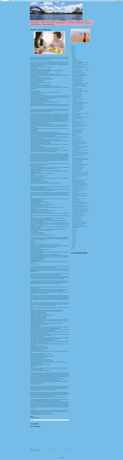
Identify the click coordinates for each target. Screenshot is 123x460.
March (73, 238)
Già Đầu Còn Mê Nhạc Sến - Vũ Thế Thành (78, 190)
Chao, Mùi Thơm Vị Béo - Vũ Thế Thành (78, 126)
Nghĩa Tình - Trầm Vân (75, 135)
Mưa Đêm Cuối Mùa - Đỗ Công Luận (77, 109)
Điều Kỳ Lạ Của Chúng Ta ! (76, 218)
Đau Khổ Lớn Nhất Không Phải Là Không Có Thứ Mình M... (80, 117)
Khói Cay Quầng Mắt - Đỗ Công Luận (77, 214)
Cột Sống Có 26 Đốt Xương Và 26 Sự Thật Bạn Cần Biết (80, 172)
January (74, 241)
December (74, 58)
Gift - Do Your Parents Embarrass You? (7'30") (78, 104)
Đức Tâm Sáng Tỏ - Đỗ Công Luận (77, 219)
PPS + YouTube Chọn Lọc (50, 22)
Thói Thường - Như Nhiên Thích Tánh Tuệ (78, 72)
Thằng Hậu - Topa (74, 134)
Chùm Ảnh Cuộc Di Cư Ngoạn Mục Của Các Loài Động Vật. (80, 70)
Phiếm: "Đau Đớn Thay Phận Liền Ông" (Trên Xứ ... (79, 223)
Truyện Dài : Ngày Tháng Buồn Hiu (48, 24)
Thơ (67, 22)
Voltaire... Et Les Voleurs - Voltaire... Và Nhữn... (79, 203)
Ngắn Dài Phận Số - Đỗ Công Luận (77, 176)
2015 (72, 245)
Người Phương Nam (38, 4)
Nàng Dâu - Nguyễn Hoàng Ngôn (76, 93)
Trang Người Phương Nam (35, 22)
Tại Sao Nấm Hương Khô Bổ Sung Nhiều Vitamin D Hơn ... (80, 159)
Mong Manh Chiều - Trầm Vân (76, 79)
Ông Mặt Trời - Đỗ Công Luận (76, 68)
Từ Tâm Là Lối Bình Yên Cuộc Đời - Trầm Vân (79, 121)
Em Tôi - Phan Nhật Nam (75, 139)
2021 (72, 53)
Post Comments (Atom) (37, 450)
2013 (72, 248)
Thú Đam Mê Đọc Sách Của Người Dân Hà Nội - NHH (79, 185)
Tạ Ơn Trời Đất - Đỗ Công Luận (76, 138)
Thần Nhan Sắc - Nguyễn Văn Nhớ (77, 224)
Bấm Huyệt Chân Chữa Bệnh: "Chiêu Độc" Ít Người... (79, 142)
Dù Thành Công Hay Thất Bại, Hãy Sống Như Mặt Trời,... (80, 75)
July (73, 233)
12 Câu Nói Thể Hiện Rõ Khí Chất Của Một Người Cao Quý (80, 206)
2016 (72, 244)
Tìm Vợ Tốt (74, 127)
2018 (72, 57)
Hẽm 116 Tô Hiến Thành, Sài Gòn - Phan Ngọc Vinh (79, 193)
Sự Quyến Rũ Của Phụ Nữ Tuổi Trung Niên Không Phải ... (80, 164)
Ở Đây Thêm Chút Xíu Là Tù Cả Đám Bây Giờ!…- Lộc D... (80, 143)
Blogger (63, 457)
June (73, 234)
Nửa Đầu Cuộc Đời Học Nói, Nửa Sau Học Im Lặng (79, 188)
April (73, 237)
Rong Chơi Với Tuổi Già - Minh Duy (77, 167)
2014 (72, 247)
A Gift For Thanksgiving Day (76, 110)
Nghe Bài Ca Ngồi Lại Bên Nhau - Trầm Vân (78, 106)
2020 (72, 54)
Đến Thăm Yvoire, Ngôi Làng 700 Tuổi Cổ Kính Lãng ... (80, 125)
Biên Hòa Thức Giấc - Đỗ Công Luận (77, 168)
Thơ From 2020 (72, 22)
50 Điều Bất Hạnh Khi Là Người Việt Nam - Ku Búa (79, 184)
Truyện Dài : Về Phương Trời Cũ (36, 24)
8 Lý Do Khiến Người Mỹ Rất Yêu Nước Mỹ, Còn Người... (80, 83)
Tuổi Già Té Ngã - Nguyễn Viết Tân (77, 201)
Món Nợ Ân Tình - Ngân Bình (76, 114)
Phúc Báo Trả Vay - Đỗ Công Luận (77, 207)
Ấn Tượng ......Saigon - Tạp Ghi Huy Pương (78, 180)
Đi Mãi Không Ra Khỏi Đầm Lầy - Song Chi (78, 198)
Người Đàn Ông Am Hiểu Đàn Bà (77, 169)
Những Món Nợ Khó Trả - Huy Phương (77, 122)
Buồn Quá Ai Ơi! (74, 87)
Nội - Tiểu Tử (74, 177)
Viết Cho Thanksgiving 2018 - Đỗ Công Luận (78, 147)
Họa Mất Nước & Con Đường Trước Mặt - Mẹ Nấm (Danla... (80, 152)
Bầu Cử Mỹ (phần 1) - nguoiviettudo (77, 88)
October (74, 229)
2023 (72, 50)
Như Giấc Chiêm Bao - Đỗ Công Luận (77, 181)
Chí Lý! (73, 156)
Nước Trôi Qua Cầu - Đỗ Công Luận (77, 101)
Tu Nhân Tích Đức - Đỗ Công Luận (77, 163)
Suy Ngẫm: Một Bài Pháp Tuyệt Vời (77, 71)
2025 (72, 47)
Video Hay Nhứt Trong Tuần (76, 148)
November (74, 59)
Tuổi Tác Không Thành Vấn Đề (76, 130)
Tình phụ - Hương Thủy (75, 227)
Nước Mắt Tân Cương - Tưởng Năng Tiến (78, 108)
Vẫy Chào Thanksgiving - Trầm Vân (77, 160)
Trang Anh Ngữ (87, 22)
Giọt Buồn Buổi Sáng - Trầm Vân (77, 151)
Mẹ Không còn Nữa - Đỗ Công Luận (77, 155)
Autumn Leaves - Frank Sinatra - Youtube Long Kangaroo (80, 202)
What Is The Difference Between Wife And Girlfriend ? (79, 113)
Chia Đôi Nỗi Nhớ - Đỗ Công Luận (77, 186)
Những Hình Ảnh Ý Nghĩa (60, 22)
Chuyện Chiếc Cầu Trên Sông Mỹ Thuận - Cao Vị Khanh (80, 62)
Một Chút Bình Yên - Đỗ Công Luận (77, 194)
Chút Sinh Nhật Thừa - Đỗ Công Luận (77, 63)
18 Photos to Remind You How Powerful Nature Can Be (80, 173)
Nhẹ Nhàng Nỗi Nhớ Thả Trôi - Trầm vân (78, 66)
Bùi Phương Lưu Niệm (80, 22)
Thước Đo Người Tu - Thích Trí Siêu (77, 131)
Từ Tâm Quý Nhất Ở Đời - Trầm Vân (77, 205)
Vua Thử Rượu (74, 100)
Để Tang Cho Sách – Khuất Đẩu (76, 105)
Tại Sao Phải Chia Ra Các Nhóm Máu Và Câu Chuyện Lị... (80, 210)
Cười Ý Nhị (43, 22)
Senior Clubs (74, 197)
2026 (72, 46)
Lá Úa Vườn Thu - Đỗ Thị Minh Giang (77, 118)
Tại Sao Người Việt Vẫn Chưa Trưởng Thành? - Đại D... (80, 67)
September (74, 230)
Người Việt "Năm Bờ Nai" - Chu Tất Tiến (78, 80)
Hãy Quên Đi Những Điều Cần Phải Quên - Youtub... (79, 84)
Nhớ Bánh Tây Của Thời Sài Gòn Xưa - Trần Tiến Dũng (80, 146)
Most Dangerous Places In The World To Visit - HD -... (79, 222)
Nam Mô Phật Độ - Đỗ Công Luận (77, 76)
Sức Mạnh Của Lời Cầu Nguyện (76, 96)
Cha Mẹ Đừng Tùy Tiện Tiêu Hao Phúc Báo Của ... (79, 211)
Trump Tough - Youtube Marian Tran (77, 189)
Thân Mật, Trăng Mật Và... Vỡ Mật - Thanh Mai (79, 215)
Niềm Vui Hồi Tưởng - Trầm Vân (77, 92)
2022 (72, 51)
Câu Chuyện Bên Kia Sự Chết (76, 97)
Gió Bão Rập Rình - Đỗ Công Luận (77, 89)
